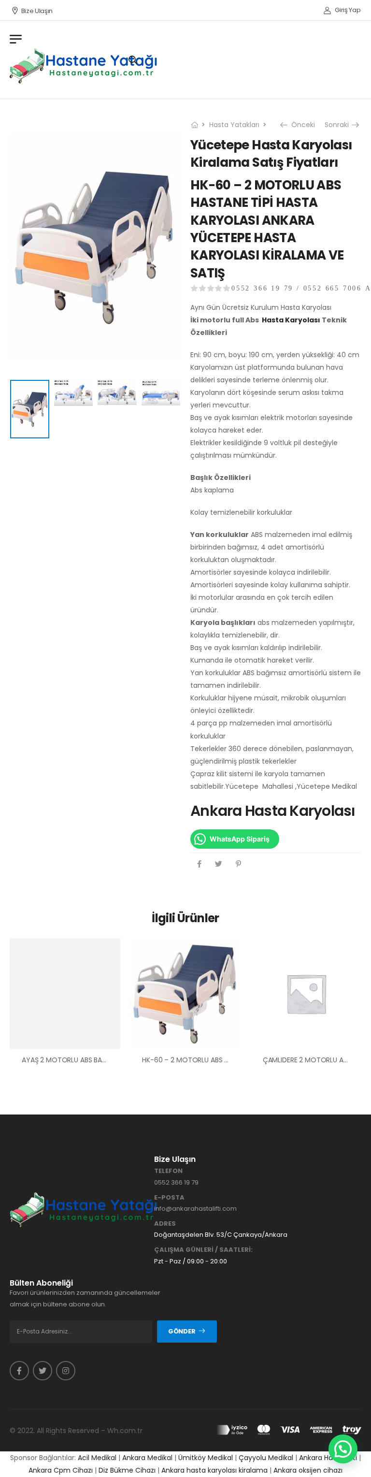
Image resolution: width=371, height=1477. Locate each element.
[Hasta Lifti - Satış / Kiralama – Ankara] (84, 66)
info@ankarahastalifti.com (195, 1208)
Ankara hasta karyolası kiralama (214, 1470)
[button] (342, 1448)
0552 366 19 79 (176, 1182)
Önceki (300, 125)
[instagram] (65, 1370)
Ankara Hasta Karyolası (273, 810)
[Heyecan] (218, 864)
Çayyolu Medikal (266, 1458)
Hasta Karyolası (291, 320)
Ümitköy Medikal (205, 1458)
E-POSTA (169, 1198)
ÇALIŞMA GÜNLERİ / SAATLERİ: (203, 1250)
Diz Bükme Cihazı (127, 1470)
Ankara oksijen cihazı (307, 1470)
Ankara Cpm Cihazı (61, 1470)
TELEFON (168, 1171)
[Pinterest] (238, 864)
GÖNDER (181, 1331)
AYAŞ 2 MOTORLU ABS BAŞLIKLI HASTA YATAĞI (94, 1060)
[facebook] (19, 1370)
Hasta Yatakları (234, 125)
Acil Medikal (97, 1458)
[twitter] (42, 1370)
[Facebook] (199, 864)
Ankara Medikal (147, 1458)
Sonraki (339, 125)
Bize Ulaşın (37, 10)
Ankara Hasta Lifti (328, 1458)
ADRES (165, 1224)
